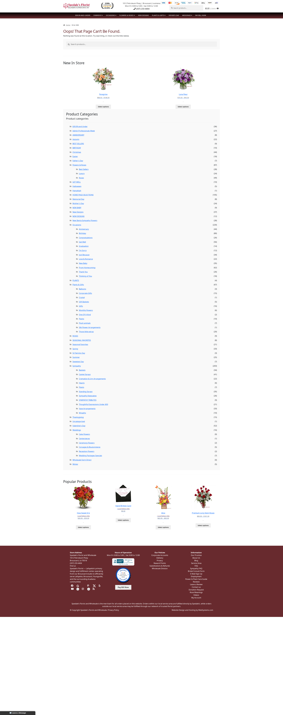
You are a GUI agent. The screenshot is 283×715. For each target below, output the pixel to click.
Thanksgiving (78, 417)
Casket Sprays (85, 374)
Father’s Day (174, 15)
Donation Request (196, 589)
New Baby (83, 263)
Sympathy (97, 15)
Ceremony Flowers (87, 443)
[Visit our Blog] (94, 589)
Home (68, 25)
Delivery (159, 558)
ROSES (75, 336)
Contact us (196, 587)
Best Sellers (84, 169)
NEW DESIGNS (143, 15)
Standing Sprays (86, 391)
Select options (103, 107)
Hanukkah (77, 190)
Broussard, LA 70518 (78, 560)
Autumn (76, 139)
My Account (196, 597)
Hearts (82, 383)
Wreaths (82, 413)
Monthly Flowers (86, 310)
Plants (81, 319)
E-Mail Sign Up (196, 574)
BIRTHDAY (77, 148)
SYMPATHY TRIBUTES (87, 400)
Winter (75, 464)
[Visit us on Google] (77, 586)
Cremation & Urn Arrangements (92, 379)
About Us (196, 558)
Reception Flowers (86, 451)
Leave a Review (196, 584)
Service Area (196, 563)
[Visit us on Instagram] (83, 589)
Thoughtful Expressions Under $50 (93, 404)
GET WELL (77, 182)
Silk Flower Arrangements (89, 327)
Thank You (83, 272)
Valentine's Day (79, 426)
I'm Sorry (83, 250)
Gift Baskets (84, 302)
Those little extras (86, 331)
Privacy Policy (113, 610)
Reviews (196, 582)
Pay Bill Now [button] (123, 587)
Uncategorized (79, 421)
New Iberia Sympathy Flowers (85, 220)
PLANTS (76, 280)
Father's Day (78, 160)
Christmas (77, 152)
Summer (76, 357)
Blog (196, 560)
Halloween (77, 186)
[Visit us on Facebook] (72, 586)
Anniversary (84, 229)
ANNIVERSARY (78, 135)
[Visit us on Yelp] (100, 586)
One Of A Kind (85, 314)
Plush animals (85, 323)
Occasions (110, 15)
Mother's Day (78, 203)
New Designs (78, 212)
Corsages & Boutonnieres (89, 447)
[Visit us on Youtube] (72, 589)
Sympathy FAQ (196, 568)
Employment (196, 576)
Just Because (84, 255)
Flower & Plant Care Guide (196, 579)
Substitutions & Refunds (160, 566)
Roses (81, 178)
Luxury (82, 173)
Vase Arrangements (87, 408)
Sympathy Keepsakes (88, 396)
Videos (196, 595)
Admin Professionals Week (84, 131)
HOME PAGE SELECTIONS (83, 195)
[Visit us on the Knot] (77, 589)
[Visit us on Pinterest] (88, 586)
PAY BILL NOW (200, 15)
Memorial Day (78, 199)
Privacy (160, 560)
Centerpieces (84, 438)
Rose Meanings (196, 592)
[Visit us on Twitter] (94, 586)
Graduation (84, 246)
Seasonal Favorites (80, 344)
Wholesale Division (160, 568)
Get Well (82, 242)
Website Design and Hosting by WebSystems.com (192, 610)
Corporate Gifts (85, 293)
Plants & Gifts (158, 15)
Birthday (82, 233)
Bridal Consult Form (196, 571)
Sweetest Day (78, 361)
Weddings (186, 15)
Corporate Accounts (159, 555)
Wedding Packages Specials (90, 455)
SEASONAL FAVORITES (82, 340)
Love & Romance (86, 259)
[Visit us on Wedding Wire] (88, 589)
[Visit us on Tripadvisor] (83, 586)
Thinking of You (85, 276)
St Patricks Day (79, 353)
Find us (73, 566)
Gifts (81, 306)
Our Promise (196, 555)
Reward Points (160, 563)
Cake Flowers (84, 434)
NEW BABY (77, 207)
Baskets (82, 370)
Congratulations (86, 237)
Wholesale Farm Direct (82, 460)
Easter (75, 156)
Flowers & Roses (126, 15)
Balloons (82, 289)
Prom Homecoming (87, 267)
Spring (75, 349)
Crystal (82, 297)
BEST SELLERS (78, 143)
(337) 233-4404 (142, 8)
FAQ (196, 566)
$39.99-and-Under (82, 15)
